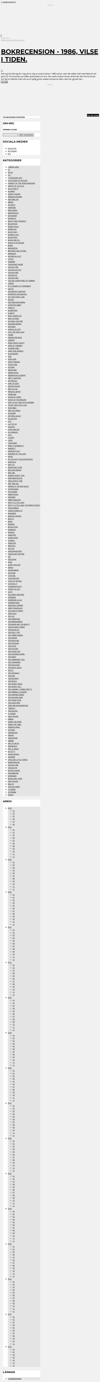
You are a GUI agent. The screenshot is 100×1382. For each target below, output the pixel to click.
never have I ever (15, 779)
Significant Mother (16, 554)
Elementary (12, 310)
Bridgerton (12, 248)
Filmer (10, 335)
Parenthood (13, 494)
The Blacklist (14, 630)
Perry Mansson (14, 500)
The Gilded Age (14, 651)
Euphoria (11, 327)
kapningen (12, 776)
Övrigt (11, 795)
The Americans (14, 619)
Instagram (12, 151)
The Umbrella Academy (17, 692)
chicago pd (12, 768)
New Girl (11, 473)
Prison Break (13, 508)
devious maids (14, 770)
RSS (9, 154)
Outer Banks (13, 489)
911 (9, 175)
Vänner (11, 741)
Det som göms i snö (16, 297)
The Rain (11, 676)
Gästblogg (12, 381)
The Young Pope (14, 700)
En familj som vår (15, 321)
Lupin (10, 440)
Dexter (11, 300)
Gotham (11, 367)
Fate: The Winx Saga (16, 332)
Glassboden (13, 354)
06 (14, 824)
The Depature (13, 641)
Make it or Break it (16, 446)
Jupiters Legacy (14, 416)
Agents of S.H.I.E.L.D (16, 186)
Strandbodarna (14, 1379)
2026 (10, 808)
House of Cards (14, 397)
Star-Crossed (13, 578)
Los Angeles (13, 432)
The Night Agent (15, 668)
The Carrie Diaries (15, 635)
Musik (10, 457)
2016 (10, 1138)
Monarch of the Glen (17, 454)
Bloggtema (12, 237)
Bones (10, 245)
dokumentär (13, 773)
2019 (10, 1033)
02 (14, 813)
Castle (11, 259)
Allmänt (11, 191)
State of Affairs (15, 581)
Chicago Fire (13, 267)
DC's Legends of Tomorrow (19, 286)
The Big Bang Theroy (16, 627)
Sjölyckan (12, 559)
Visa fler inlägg (93, 115)
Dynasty (11, 308)
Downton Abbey (14, 305)
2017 (10, 1103)
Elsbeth (11, 313)
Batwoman (12, 216)
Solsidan (11, 573)
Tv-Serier (11, 714)
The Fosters (13, 649)
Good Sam (12, 359)
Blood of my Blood (16, 243)
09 (14, 849)
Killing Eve (12, 419)
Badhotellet (13, 213)
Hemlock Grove (14, 392)
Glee (9, 356)
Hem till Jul (13, 389)
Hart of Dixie (13, 383)
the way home (14, 787)
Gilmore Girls (14, 348)
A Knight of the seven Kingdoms (21, 183)
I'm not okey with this (17, 405)
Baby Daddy (12, 210)
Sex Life (11, 549)
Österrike (12, 792)
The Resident (13, 678)
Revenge (11, 524)
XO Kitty (11, 751)
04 (14, 819)
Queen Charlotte (15, 511)
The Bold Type (14, 632)
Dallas (11, 289)
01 (14, 811)
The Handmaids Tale (16, 659)
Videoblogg (13, 733)
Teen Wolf (12, 613)
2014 (10, 1209)
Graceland (12, 370)
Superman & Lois (15, 600)
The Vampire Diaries (16, 695)
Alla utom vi (13, 189)
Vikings (11, 735)
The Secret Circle (15, 684)
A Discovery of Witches (17, 180)
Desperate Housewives (17, 294)
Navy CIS (11, 465)
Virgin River (13, 738)
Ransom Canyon (14, 516)
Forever (11, 340)
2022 (10, 927)
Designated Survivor (16, 291)
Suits (10, 592)
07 (14, 876)
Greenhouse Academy (17, 375)
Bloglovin (12, 148)
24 (9, 170)
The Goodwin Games (16, 654)
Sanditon (12, 535)
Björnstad (12, 229)
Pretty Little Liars (16, 503)
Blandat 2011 (13, 235)
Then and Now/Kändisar (18, 705)
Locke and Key (14, 429)
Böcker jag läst (7, 40)
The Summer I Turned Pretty (20, 689)
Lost (10, 435)
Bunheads (12, 254)
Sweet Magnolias (15, 608)
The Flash (12, 646)
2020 (10, 997)
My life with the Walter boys (20, 459)
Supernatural (14, 603)
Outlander (12, 492)
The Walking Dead (15, 697)
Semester (12, 543)
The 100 (11, 616)
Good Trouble (14, 362)
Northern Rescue (15, 478)
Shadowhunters (15, 551)
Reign (10, 521)
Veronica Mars (14, 727)
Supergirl (12, 597)
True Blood (13, 711)
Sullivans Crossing (16, 595)
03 (14, 816)
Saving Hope (13, 538)
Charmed (11, 262)
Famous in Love (14, 329)
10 (14, 851)
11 (14, 854)
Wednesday (12, 746)
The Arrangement (15, 622)
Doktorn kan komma (16, 302)
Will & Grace (13, 749)
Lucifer (11, 438)
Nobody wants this (16, 475)
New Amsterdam (14, 470)
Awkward (12, 208)
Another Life (13, 199)
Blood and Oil (14, 240)
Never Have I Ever (15, 467)
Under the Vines (14, 724)
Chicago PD (12, 275)
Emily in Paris (13, 318)
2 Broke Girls (13, 167)
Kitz (9, 421)
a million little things (18, 760)
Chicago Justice (14, 270)
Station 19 (12, 584)
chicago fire (13, 765)
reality (11, 784)
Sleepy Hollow (14, 565)
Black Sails (12, 232)
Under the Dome (14, 722)
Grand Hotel (13, 373)
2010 (10, 1347)
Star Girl (12, 576)
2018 (10, 1068)
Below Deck (12, 224)
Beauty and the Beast (17, 221)
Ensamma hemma (14, 324)
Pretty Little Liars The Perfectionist (24, 505)
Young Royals (13, 754)
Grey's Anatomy (14, 378)
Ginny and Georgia (15, 351)
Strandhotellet (15, 586)
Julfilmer (12, 413)
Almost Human (14, 194)
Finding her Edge (15, 337)
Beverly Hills (13, 226)
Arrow (10, 202)
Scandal (11, 540)
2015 (10, 1173)
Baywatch (12, 218)
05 (14, 822)
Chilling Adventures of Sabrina (21, 281)
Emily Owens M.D (15, 316)
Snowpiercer (13, 570)
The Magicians (14, 665)
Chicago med (13, 278)
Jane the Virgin (14, 410)
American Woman (15, 197)
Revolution (13, 527)
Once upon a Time (15, 481)
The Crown (12, 638)
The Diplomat (13, 643)
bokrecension (19, 40)
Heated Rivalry (14, 386)
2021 (10, 962)
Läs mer (4, 82)
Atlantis (11, 205)
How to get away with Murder (21, 402)
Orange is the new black (18, 486)
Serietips (11, 546)
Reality (11, 519)
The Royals (12, 681)
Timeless (11, 708)
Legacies (11, 427)
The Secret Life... (15, 687)
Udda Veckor (13, 716)
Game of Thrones (15, 346)
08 (14, 846)
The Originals (14, 673)
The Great (12, 657)
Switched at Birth (15, 611)
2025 (10, 827)
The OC (11, 670)
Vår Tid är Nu (13, 743)
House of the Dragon (17, 400)
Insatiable (12, 408)
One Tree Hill (13, 484)
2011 (10, 1314)
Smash (10, 567)
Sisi (9, 557)
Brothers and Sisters (17, 251)
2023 (10, 892)
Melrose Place (14, 451)
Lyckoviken (12, 443)
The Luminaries (14, 662)
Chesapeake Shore (15, 264)
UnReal (11, 719)
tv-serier (11, 789)
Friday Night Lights (16, 343)
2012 (10, 1279)
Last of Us (12, 424)
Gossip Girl (12, 364)
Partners (11, 497)
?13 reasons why (15, 178)
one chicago (13, 781)
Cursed (11, 283)
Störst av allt (14, 589)
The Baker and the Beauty (19, 624)
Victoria (11, 730)
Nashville (12, 462)
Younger (11, 757)
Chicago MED (13, 272)
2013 (10, 1244)
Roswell (11, 532)
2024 (10, 859)
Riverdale (12, 530)
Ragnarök (12, 513)
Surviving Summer (15, 605)
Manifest (11, 448)
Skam (10, 562)
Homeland (12, 394)
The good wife (14, 703)
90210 (10, 172)
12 (14, 857)
